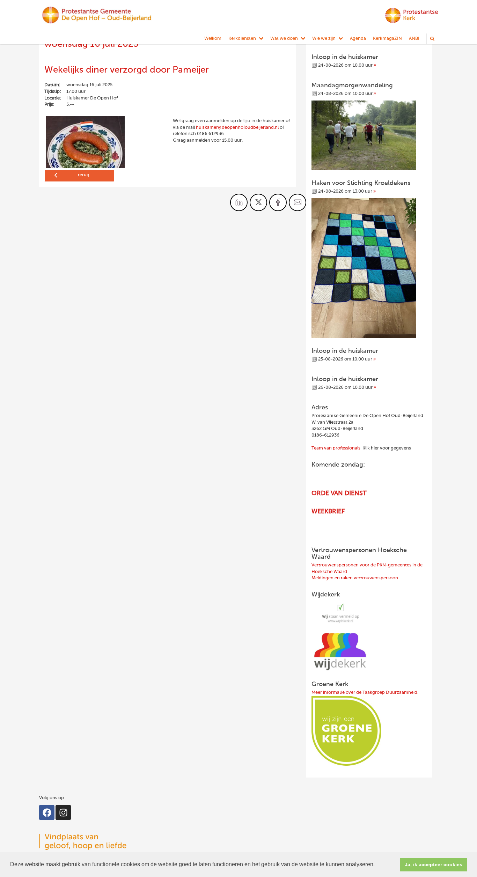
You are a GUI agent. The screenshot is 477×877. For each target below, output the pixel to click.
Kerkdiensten (242, 38)
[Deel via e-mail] (297, 202)
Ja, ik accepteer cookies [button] (433, 864)
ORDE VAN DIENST (339, 493)
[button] (377, 865)
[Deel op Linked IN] (239, 202)
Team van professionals (335, 448)
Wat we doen (284, 38)
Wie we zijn (324, 38)
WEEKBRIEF (328, 511)
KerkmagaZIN (387, 38)
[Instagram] (63, 812)
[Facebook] (46, 812)
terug (83, 175)
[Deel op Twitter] (258, 202)
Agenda (358, 38)
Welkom (212, 38)
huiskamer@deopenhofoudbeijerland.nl (237, 127)
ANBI (414, 38)
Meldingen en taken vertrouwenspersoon (354, 578)
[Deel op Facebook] (278, 202)
